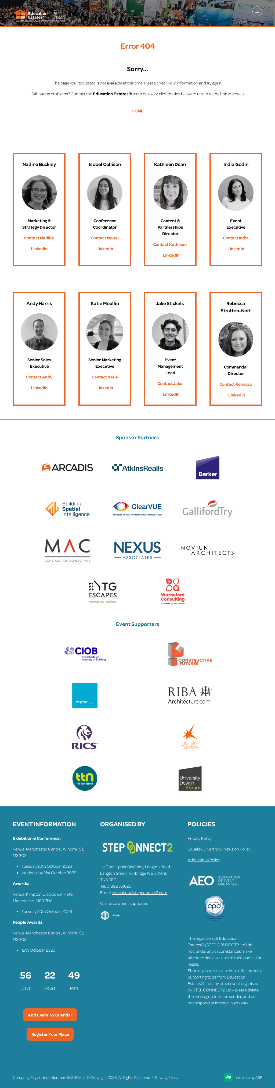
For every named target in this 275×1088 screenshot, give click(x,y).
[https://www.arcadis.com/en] (67, 479)
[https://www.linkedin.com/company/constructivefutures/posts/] (190, 666)
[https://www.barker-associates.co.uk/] (207, 479)
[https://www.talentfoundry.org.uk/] (190, 749)
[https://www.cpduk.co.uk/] (214, 921)
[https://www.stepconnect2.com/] (137, 856)
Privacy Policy (200, 838)
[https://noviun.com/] (207, 562)
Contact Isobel (105, 237)
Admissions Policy (204, 859)
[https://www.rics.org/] (85, 749)
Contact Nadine (39, 237)
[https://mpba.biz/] (85, 707)
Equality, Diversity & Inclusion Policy (219, 849)
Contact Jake (169, 383)
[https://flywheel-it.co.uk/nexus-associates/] (137, 562)
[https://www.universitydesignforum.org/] (190, 790)
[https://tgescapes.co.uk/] (102, 603)
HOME (138, 111)
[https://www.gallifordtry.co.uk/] (207, 520)
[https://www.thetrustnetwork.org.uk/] (85, 790)
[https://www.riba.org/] (190, 707)
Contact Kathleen (170, 244)
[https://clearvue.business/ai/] (137, 520)
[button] (257, 11)
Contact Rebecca (235, 384)
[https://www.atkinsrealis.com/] (137, 479)
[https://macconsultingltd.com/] (67, 562)
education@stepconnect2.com (139, 892)
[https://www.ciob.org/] (85, 666)
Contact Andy (39, 377)
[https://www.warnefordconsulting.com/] (173, 603)
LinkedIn (39, 248)
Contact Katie (105, 377)
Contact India (236, 237)
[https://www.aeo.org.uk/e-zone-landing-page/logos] (214, 892)
